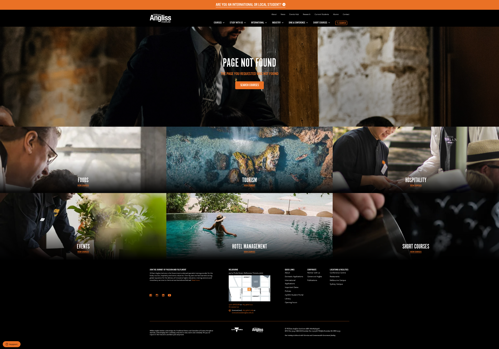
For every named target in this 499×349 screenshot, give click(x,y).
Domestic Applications (294, 276)
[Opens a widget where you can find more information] (12, 344)
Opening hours (291, 302)
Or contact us (234, 307)
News (283, 14)
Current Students (322, 14)
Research (306, 14)
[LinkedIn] (163, 295)
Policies (288, 291)
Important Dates (291, 287)
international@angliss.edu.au (243, 312)
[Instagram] (157, 295)
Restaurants (334, 276)
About (274, 14)
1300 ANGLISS (234, 304)
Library (288, 298)
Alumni (336, 14)
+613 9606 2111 (247, 304)
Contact (346, 14)
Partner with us (313, 272)
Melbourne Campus (338, 280)
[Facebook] (151, 295)
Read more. (196, 280)
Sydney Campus (336, 283)
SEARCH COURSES (249, 85)
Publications (312, 280)
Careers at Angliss (314, 276)
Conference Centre (338, 272)
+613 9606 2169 (247, 310)
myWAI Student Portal (294, 294)
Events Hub (294, 14)
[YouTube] (169, 295)
